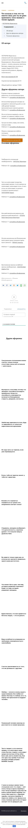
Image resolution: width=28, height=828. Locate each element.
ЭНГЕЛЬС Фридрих (19, 161)
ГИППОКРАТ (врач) (8, 192)
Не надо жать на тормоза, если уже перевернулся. (12, 450)
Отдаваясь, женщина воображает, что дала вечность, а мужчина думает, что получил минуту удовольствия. (14, 530)
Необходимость (7, 280)
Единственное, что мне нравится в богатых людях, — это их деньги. (14, 614)
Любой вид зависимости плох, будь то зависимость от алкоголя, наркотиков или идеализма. (14, 424)
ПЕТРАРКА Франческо (9, 23)
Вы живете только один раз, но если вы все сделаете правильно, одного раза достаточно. (14, 559)
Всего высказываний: (10, 76)
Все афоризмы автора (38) (12, 140)
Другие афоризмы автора (14, 33)
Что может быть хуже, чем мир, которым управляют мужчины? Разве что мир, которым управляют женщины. (13, 587)
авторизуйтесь (21, 309)
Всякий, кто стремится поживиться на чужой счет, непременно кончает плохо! (11, 502)
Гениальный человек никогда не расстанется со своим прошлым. (13, 724)
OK (14, 826)
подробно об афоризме (17, 97)
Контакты (23, 811)
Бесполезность (7, 278)
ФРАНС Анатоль (17, 242)
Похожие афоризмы (12, 36)
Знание (15, 278)
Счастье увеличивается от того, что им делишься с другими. (13, 667)
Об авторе (9, 31)
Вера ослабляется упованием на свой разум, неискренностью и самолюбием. (13, 641)
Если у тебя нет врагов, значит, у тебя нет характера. (13, 476)
